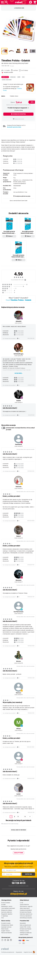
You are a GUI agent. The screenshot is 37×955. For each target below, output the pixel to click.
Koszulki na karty (6, 923)
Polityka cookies (24, 930)
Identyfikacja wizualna (26, 917)
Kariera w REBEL (24, 934)
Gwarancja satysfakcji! (26, 910)
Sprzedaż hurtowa (6, 927)
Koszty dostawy (5, 902)
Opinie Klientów (24, 904)
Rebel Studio (5, 929)
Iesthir (19, 794)
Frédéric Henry (14, 96)
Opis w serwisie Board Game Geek (18, 200)
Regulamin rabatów (6, 914)
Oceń (18, 300)
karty (23, 77)
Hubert (18, 536)
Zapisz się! (28, 874)
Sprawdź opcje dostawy (14, 127)
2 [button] (14, 816)
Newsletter (23, 923)
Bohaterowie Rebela (25, 912)
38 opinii (12, 66)
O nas (21, 902)
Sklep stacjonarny (25, 908)
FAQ (2, 917)
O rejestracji (4, 916)
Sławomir (18, 487)
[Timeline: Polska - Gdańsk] (18, 28)
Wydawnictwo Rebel (7, 925)
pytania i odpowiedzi (6, 79)
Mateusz (18, 693)
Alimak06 (18, 321)
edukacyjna (12, 77)
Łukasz (18, 762)
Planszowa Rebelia (6, 932)
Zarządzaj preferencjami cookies (34, 951)
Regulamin (19, 952)
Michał (18, 728)
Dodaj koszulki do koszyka (22, 196)
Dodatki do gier (19, 8)
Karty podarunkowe (25, 925)
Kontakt (3, 904)
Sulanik (18, 401)
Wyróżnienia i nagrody (26, 906)
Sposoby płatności (6, 912)
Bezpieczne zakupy (6, 910)
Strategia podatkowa (25, 932)
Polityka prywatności (7, 952)
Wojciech (18, 580)
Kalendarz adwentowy (26, 914)
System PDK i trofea (25, 927)
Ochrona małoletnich (26, 916)
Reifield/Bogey (18, 354)
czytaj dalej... (18, 373)
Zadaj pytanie (18, 853)
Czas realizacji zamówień (8, 908)
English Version (5, 930)
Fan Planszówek (18, 612)
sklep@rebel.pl (18, 893)
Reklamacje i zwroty (6, 906)
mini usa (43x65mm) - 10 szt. (20, 192)
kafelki (19, 77)
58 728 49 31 (18, 883)
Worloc (18, 661)
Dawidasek (18, 444)
